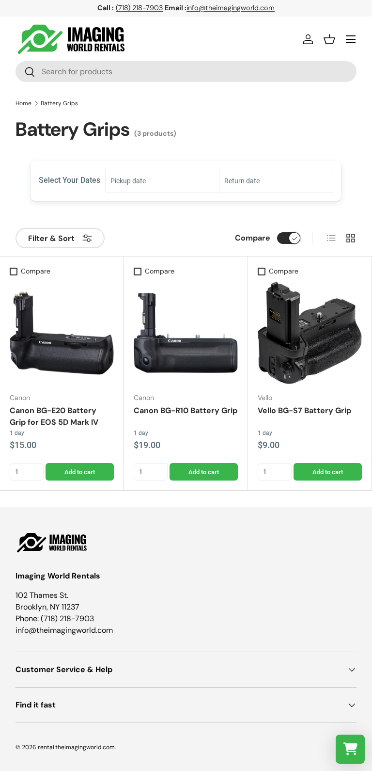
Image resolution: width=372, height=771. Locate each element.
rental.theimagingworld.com (76, 747)
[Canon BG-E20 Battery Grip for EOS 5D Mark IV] (62, 333)
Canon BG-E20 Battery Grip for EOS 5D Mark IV (54, 416)
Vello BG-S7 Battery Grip (304, 410)
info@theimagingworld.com (230, 7)
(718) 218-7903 (139, 7)
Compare (252, 238)
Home (23, 103)
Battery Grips (59, 103)
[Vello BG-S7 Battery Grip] (310, 333)
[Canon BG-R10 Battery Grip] (186, 333)
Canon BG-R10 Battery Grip (185, 410)
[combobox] (186, 71)
